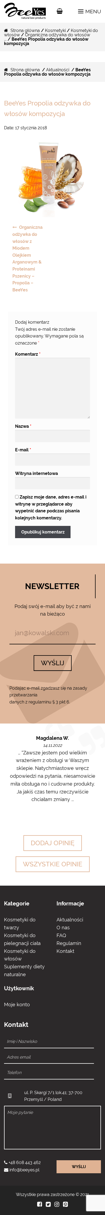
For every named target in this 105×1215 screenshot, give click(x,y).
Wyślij (52, 663)
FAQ (61, 935)
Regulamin (69, 943)
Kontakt (65, 951)
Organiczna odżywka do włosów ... (47, 37)
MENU (92, 11)
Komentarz (28, 354)
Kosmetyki (55, 30)
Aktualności (57, 69)
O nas (63, 927)
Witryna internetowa (36, 473)
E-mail (23, 449)
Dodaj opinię (53, 843)
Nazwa (23, 426)
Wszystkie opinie (52, 864)
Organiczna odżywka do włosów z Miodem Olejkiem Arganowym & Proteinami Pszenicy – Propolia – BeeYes (27, 258)
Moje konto (17, 1004)
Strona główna (25, 30)
